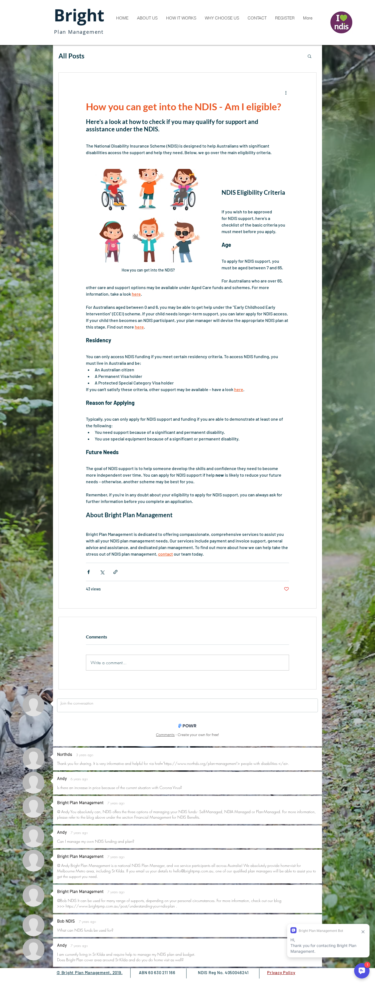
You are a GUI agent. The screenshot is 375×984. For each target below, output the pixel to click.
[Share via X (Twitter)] (102, 572)
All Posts (71, 56)
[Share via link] (115, 572)
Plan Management (78, 32)
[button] (309, 56)
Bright (79, 15)
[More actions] (285, 92)
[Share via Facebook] (88, 572)
